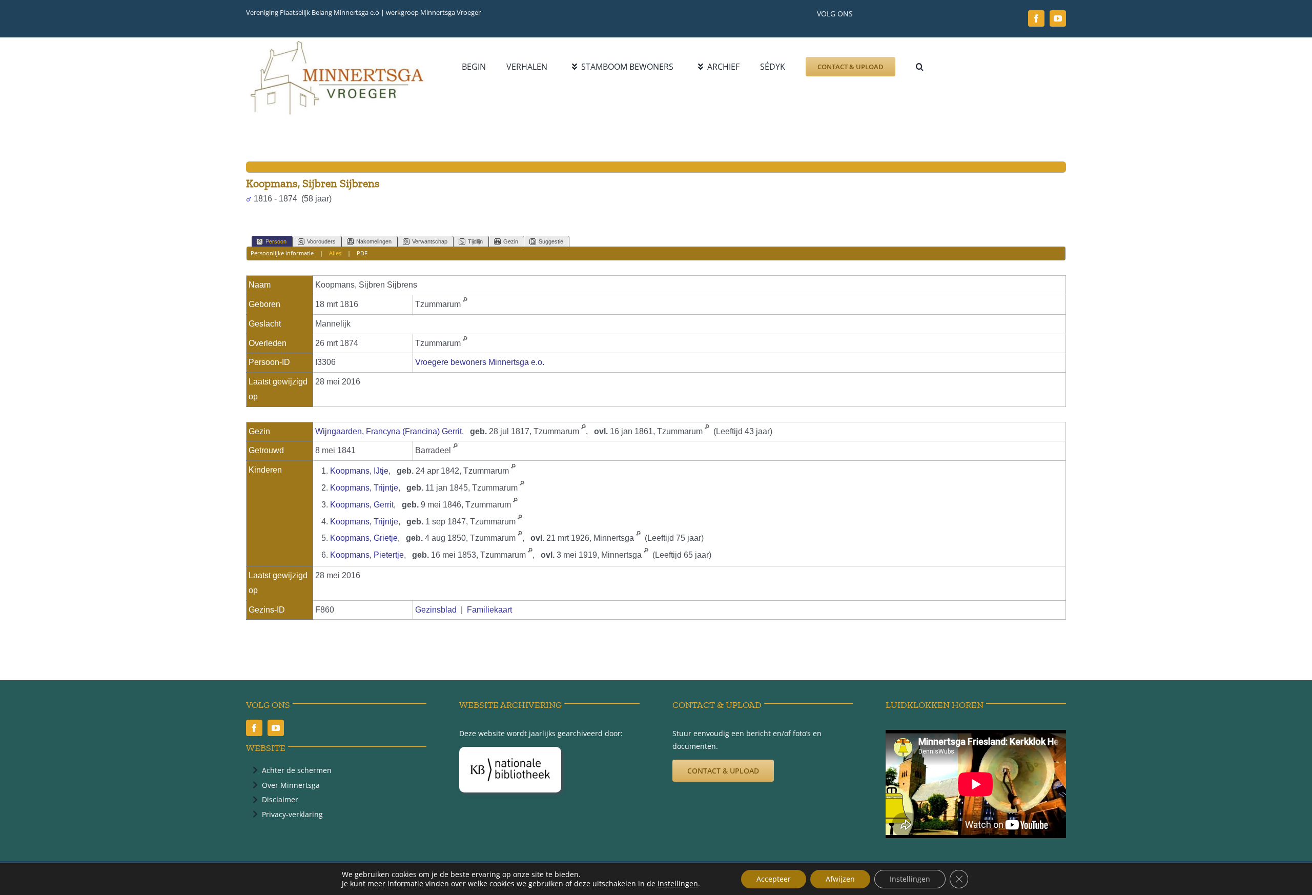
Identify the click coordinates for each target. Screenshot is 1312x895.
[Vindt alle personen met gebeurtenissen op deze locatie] (465, 304)
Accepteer (773, 879)
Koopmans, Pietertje (367, 555)
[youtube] (1058, 18)
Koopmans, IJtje (359, 470)
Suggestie (551, 241)
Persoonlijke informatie (282, 253)
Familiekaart (489, 609)
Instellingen (910, 879)
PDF (362, 253)
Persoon (275, 241)
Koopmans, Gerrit (362, 504)
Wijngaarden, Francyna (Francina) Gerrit (388, 431)
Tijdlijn (475, 241)
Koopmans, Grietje (364, 538)
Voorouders (321, 241)
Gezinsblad (436, 609)
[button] (920, 66)
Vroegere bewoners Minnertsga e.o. (479, 362)
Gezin (510, 241)
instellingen (678, 883)
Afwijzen (840, 879)
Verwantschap (429, 241)
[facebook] (1036, 18)
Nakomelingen (374, 241)
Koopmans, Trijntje (364, 487)
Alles (335, 253)
